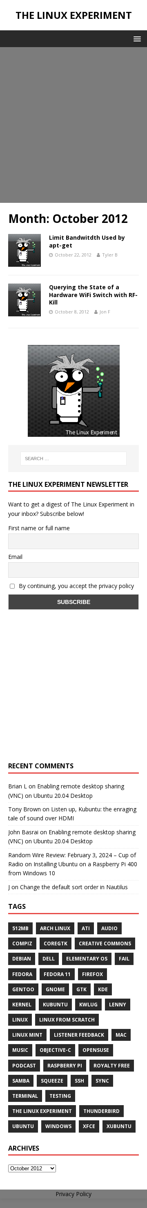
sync (102, 1080)
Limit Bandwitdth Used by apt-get (87, 241)
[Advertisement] (73, 125)
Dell (48, 958)
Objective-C (55, 1050)
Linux (20, 1019)
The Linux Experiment (42, 1111)
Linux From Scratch (67, 1019)
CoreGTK (55, 943)
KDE (103, 989)
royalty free (112, 1065)
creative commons (105, 943)
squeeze (52, 1080)
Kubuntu (55, 1004)
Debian (21, 958)
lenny (117, 1004)
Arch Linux (55, 928)
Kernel (21, 1004)
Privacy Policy (73, 1194)
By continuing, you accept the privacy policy (75, 586)
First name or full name (39, 528)
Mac (121, 1034)
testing (60, 1095)
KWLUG (88, 1004)
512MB (20, 928)
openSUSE (95, 1050)
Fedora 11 (57, 974)
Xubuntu (119, 1126)
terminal (25, 1095)
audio (109, 928)
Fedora (22, 974)
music (20, 1050)
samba (20, 1080)
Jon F (105, 312)
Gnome (55, 989)
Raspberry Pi (64, 1065)
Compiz (22, 943)
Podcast (24, 1065)
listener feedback (79, 1034)
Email (15, 557)
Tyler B (110, 255)
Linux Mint (27, 1034)
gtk (81, 989)
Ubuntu (23, 1126)
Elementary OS (86, 958)
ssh (79, 1080)
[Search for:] (73, 458)
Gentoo (23, 989)
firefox (92, 974)
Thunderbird (101, 1111)
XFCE (89, 1126)
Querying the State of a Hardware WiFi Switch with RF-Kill (93, 294)
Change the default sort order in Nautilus (74, 887)
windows (58, 1126)
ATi (86, 928)
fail (124, 958)
